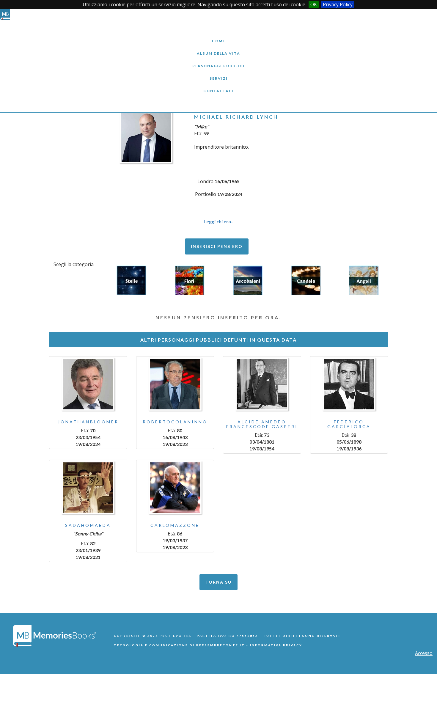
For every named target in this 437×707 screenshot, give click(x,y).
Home (218, 36)
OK (313, 4)
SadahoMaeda (88, 525)
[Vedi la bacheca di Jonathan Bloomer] (88, 384)
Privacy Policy (338, 4)
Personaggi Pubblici (218, 61)
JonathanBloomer (88, 421)
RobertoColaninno (175, 421)
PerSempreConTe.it (220, 645)
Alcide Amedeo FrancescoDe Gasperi (262, 424)
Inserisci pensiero (217, 246)
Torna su (218, 582)
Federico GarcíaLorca (349, 424)
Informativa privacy (276, 645)
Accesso (424, 653)
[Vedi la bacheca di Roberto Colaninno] (175, 384)
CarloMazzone (174, 525)
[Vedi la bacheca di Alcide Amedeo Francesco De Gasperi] (262, 384)
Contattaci (218, 86)
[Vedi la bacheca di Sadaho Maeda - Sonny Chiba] (88, 487)
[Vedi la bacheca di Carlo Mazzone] (175, 487)
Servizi (218, 73)
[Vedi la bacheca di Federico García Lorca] (349, 384)
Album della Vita (218, 48)
